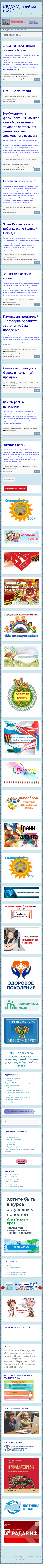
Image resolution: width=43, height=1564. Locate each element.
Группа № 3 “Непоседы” (12, 1179)
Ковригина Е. (18, 1359)
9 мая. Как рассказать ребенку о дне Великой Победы (20, 228)
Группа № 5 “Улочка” (11, 1184)
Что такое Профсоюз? (11, 1102)
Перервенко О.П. (26, 1361)
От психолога (11, 1144)
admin (7, 74)
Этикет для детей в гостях (17, 276)
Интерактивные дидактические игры (17, 1270)
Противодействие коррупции (13, 1099)
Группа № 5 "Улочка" (9, 76)
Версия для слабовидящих (15, 488)
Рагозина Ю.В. (30, 1364)
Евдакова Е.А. (28, 1354)
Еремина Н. (10, 1356)
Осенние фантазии (17, 91)
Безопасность (11, 1142)
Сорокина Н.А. (13, 1366)
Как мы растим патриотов (13, 404)
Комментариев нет (23, 76)
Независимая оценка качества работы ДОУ (18, 1097)
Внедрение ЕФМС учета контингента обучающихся (20, 1083)
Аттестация (8, 1080)
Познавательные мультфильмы (16, 1272)
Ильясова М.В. (7, 1359)
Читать (37, 79)
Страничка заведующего (12, 1078)
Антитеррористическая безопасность (18, 1092)
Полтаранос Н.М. (14, 1364)
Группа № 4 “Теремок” (11, 1181)
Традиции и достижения (14, 1139)
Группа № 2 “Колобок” (11, 1177)
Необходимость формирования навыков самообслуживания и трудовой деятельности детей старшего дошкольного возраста (21, 124)
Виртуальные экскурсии (14, 1267)
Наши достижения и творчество (14, 1095)
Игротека (7, 1265)
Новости (7, 1135)
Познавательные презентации (16, 1274)
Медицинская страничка (14, 1147)
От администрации (12, 1137)
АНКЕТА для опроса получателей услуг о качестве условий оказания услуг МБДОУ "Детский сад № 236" (21, 1059)
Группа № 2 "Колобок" (31, 74)
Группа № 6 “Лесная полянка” (14, 1186)
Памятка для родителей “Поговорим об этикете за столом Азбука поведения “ (20, 323)
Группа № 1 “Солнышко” (12, 1174)
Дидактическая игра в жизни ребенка (19, 48)
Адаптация (13, 1350)
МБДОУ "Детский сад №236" (19, 9)
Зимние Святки (14, 445)
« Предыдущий (9, 479)
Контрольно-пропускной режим (14, 1090)
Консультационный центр (12, 1085)
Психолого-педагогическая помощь (19, 1111)
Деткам (9, 1087)
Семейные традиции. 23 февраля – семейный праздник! (20, 372)
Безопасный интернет (19, 181)
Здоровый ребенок (26, 1356)
